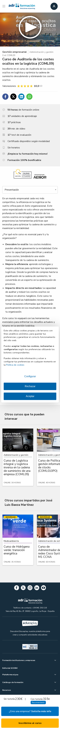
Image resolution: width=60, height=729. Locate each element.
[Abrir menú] (4, 6)
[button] (30, 30)
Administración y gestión (41, 52)
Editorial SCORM (9, 668)
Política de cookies (15, 364)
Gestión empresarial (14, 52)
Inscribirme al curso (30, 723)
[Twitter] (23, 588)
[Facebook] (16, 588)
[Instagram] (30, 588)
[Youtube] (43, 588)
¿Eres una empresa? (30, 711)
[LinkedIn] (36, 588)
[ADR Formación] (22, 6)
